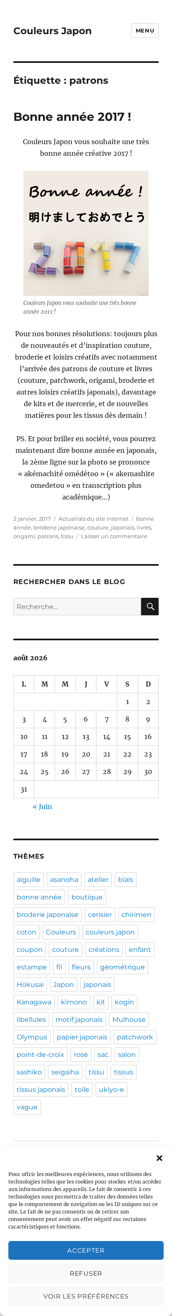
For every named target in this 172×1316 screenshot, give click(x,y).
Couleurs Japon (52, 31)
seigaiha (65, 1072)
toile (82, 1090)
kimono (74, 1002)
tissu (67, 536)
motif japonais (79, 1020)
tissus (123, 1072)
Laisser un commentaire (114, 536)
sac (103, 1055)
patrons (48, 536)
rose (81, 1055)
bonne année (39, 897)
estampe (32, 967)
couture (98, 527)
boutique (87, 897)
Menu (145, 30)
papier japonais (82, 1037)
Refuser (86, 1273)
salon (127, 1055)
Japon (63, 985)
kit (100, 1002)
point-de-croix (40, 1055)
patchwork (135, 1037)
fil (59, 967)
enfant (140, 950)
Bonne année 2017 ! (72, 117)
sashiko (29, 1072)
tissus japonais (41, 1090)
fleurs (81, 967)
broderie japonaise (59, 527)
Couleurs (61, 932)
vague (27, 1107)
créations (104, 950)
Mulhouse (129, 1020)
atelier (98, 880)
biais (125, 880)
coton (26, 932)
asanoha (64, 880)
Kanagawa (34, 1002)
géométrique (122, 967)
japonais (122, 527)
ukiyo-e (111, 1090)
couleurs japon (110, 932)
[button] (159, 1158)
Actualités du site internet (93, 518)
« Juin (42, 806)
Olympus (32, 1037)
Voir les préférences (86, 1296)
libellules (31, 1020)
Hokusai (30, 985)
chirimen (136, 915)
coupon (30, 950)
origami (24, 536)
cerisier (100, 915)
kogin (124, 1002)
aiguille (28, 880)
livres (144, 527)
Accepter (86, 1250)
